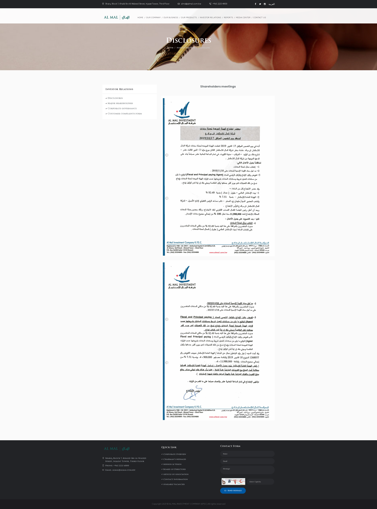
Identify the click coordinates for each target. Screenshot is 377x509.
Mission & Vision (172, 464)
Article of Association (176, 474)
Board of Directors (174, 469)
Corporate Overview (174, 454)
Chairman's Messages (174, 459)
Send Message (235, 490)
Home (170, 47)
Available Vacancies (174, 484)
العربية (272, 4)
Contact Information (175, 479)
